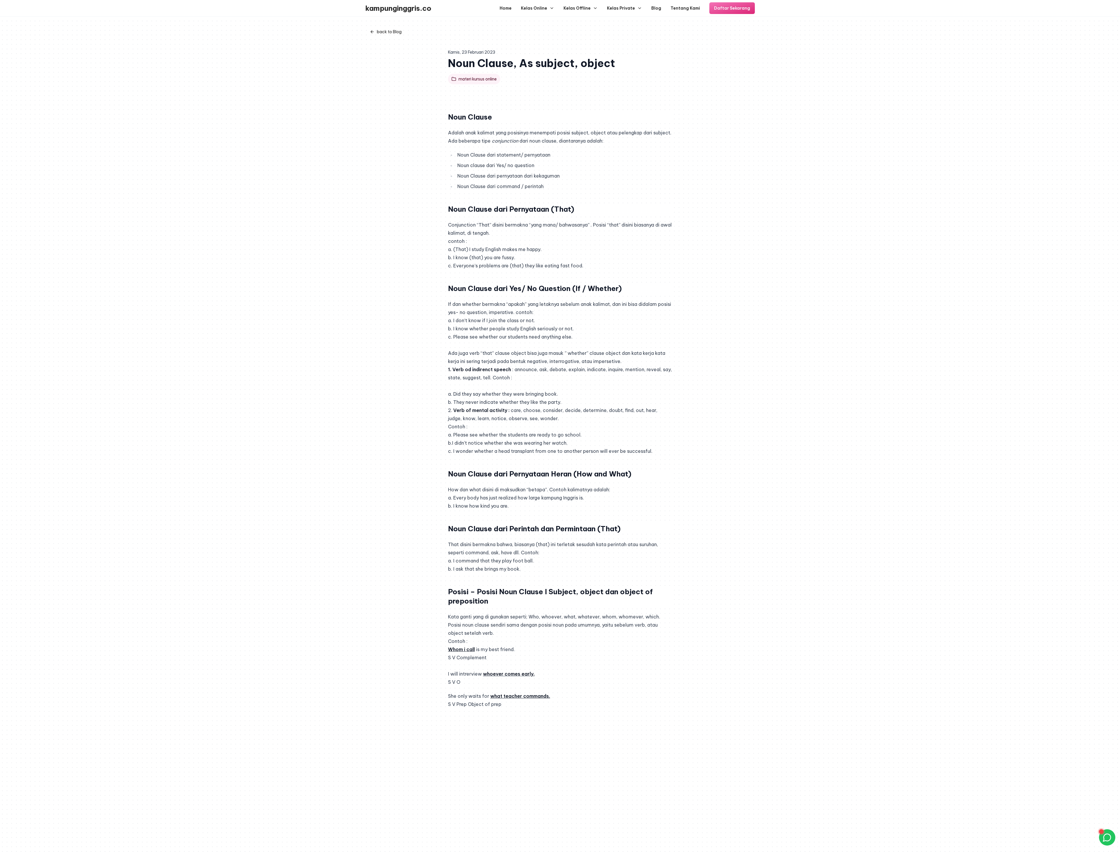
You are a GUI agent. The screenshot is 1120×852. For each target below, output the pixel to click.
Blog (656, 8)
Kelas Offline (577, 8)
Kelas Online (534, 8)
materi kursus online (478, 79)
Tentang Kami (685, 8)
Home (506, 8)
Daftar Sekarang (732, 8)
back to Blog (389, 31)
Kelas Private (621, 8)
